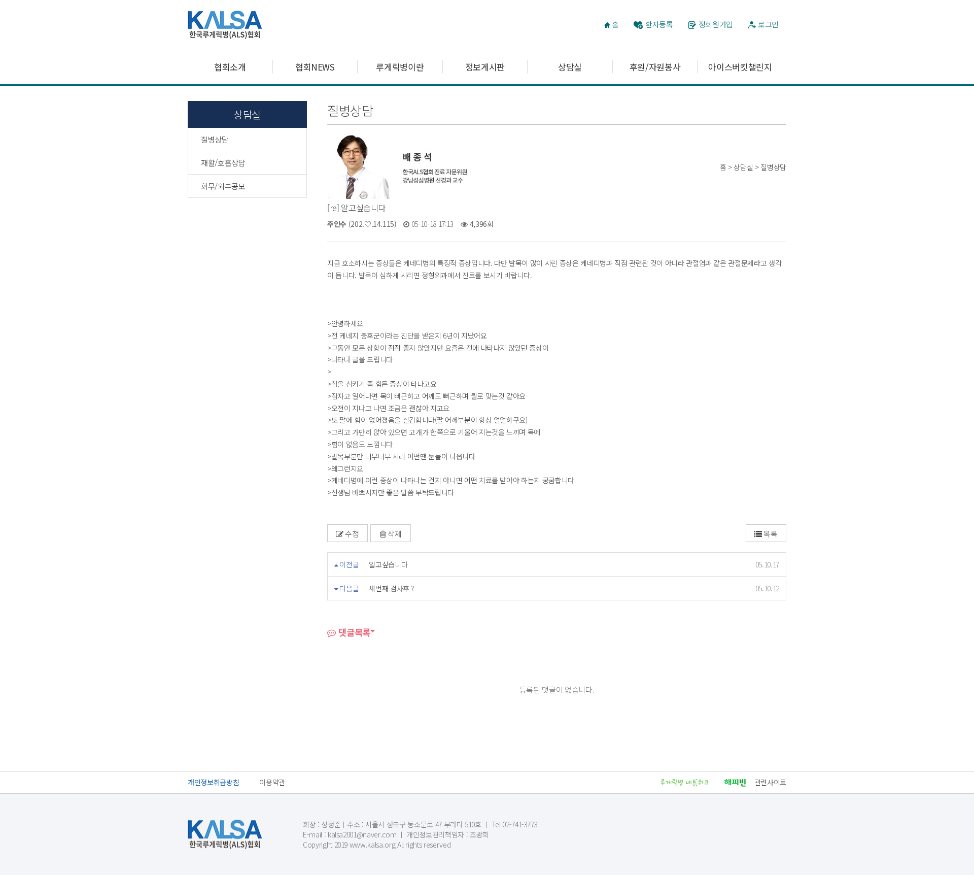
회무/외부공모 (223, 186)
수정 (351, 533)
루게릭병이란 (400, 66)
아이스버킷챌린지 (740, 66)
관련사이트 (770, 782)
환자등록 (659, 24)
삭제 (393, 533)
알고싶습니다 (388, 564)
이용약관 (272, 782)
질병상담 (215, 139)
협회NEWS (315, 66)
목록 (770, 533)
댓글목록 (353, 632)
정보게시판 (485, 66)
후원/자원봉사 (655, 66)
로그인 (768, 24)
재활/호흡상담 (223, 162)
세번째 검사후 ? (391, 588)
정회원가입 (716, 24)
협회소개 (230, 66)
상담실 (570, 66)
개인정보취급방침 (213, 782)
